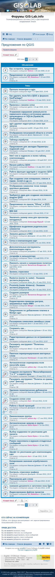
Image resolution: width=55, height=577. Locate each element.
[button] (36, 59)
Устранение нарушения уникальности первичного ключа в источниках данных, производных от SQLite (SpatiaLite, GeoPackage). (29, 115)
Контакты (21, 558)
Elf (28, 199)
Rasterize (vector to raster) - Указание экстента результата (27, 279)
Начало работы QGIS (19, 165)
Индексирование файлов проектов (26, 492)
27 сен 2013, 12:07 (40, 341)
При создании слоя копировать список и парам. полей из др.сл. (29, 179)
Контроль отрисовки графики (24, 472)
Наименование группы (20, 416)
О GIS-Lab (15, 556)
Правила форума (9, 50)
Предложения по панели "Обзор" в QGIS (29, 204)
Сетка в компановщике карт (23, 241)
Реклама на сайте (12, 561)
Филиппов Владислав (37, 265)
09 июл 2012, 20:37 (44, 474)
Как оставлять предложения (23, 69)
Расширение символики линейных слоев (29, 321)
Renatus (31, 151)
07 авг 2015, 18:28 (44, 251)
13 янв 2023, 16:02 (43, 100)
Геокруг (47, 560)
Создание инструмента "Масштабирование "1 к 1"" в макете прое (30, 373)
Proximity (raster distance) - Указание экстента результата (27, 286)
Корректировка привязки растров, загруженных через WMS (26, 302)
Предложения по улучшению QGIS (26, 75)
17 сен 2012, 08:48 (45, 418)
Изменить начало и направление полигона (30, 263)
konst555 (31, 243)
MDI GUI (13, 211)
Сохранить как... (17, 328)
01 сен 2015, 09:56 (43, 243)
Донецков (31, 236)
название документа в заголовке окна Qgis (30, 486)
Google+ (35, 11)
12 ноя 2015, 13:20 (40, 231)
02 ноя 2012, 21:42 (40, 401)
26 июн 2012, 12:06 (42, 488)
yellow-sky (32, 367)
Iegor (29, 91)
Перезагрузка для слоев (21, 479)
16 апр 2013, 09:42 (45, 367)
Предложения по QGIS (18, 44)
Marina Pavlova (33, 206)
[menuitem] (9, 34)
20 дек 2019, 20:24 (41, 128)
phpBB (22, 548)
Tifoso (30, 258)
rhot (29, 401)
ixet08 (30, 128)
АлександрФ (32, 174)
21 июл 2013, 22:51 (45, 358)
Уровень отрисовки (19, 272)
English (44, 11)
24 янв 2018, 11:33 (38, 142)
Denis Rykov (33, 425)
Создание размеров (19, 292)
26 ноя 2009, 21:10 (42, 71)
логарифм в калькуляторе (22, 256)
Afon (29, 190)
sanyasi (30, 488)
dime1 (30, 349)
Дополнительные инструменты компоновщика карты (24, 248)
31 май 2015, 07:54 (41, 258)
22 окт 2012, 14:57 (44, 408)
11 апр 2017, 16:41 (43, 167)
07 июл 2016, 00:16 (44, 183)
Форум (7, 559)
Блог (23, 559)
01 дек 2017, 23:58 (43, 151)
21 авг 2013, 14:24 (41, 349)
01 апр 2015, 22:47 (44, 290)
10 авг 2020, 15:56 (41, 107)
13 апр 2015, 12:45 (40, 274)
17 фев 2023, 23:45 (40, 91)
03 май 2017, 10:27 (45, 160)
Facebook (23, 11)
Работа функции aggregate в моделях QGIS (30, 172)
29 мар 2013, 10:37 (44, 376)
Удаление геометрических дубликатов (28, 390)
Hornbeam (32, 358)
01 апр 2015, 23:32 (44, 282)
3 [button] (33, 59)
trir (29, 142)
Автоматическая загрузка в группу (26, 423)
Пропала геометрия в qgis (22, 89)
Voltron (30, 71)
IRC (28, 559)
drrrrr (30, 121)
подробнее (37, 576)
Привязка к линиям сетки (22, 105)
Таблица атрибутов (18, 140)
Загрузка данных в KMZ (21, 234)
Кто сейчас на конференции (15, 517)
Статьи (23, 556)
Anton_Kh (31, 183)
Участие (29, 558)
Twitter (12, 11)
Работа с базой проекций (21, 406)
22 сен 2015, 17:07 (44, 236)
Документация (10, 558)
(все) (13, 559)
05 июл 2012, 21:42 (42, 481)
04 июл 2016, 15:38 (40, 190)
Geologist (31, 376)
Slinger (30, 306)
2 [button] (29, 59)
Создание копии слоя (20, 399)
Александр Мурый (35, 222)
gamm (30, 107)
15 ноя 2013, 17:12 (40, 323)
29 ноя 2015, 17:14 (41, 213)
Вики (18, 559)
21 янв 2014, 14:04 (42, 306)
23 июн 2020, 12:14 (40, 121)
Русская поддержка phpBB (27, 550)
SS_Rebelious (33, 77)
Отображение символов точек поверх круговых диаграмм (28, 187)
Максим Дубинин (34, 315)
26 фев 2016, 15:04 (38, 199)
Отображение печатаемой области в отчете (30, 133)
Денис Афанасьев (35, 135)
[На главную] (27, 4)
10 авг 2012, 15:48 (40, 456)
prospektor (32, 160)
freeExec (31, 100)
